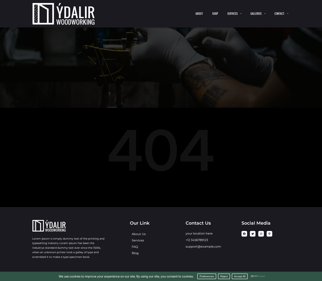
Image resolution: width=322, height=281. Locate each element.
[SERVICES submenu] (241, 13)
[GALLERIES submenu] (265, 13)
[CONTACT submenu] (287, 13)
